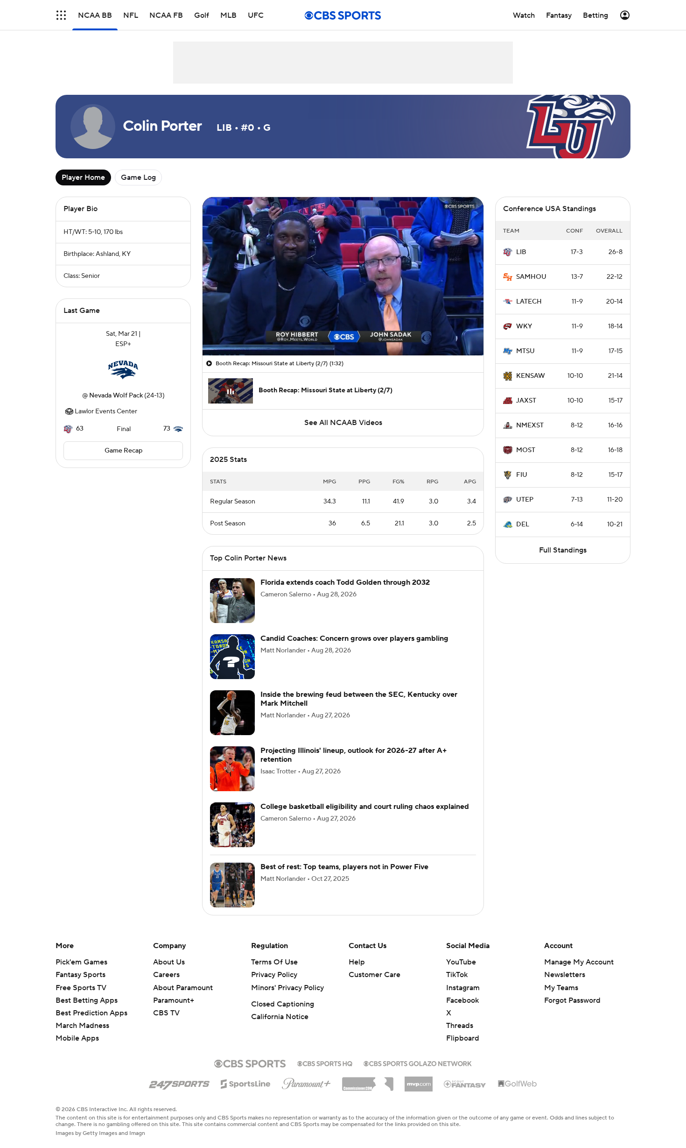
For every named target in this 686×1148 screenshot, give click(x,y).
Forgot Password (572, 1000)
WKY (524, 326)
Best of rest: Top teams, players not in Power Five (344, 867)
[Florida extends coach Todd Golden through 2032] (232, 600)
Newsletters (564, 974)
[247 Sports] (179, 1082)
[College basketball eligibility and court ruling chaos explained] (232, 824)
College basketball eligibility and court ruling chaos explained (364, 806)
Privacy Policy (274, 974)
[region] (343, 276)
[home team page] (123, 370)
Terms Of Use (274, 962)
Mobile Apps (77, 1038)
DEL (522, 524)
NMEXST (530, 425)
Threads (459, 1025)
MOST (525, 450)
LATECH (529, 302)
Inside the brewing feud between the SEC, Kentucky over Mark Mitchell (358, 699)
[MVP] (419, 1080)
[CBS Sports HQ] (324, 1062)
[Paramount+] (306, 1081)
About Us (169, 962)
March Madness (82, 1025)
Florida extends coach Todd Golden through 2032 (345, 582)
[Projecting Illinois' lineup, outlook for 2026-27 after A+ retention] (232, 768)
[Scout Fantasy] (465, 1083)
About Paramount (183, 987)
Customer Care (374, 974)
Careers (166, 974)
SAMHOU (531, 277)
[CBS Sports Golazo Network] (418, 1062)
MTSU (525, 351)
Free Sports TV (81, 987)
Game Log (138, 177)
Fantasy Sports (80, 974)
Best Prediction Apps (91, 1013)
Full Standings (563, 550)
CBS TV (166, 1013)
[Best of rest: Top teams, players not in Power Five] (232, 885)
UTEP (524, 500)
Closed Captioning (282, 1004)
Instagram (463, 987)
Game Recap (123, 450)
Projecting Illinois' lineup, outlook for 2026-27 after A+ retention (353, 755)
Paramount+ (173, 1000)
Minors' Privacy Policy (287, 987)
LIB (521, 252)
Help (357, 962)
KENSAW (530, 376)
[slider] (343, 328)
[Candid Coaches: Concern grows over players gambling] (232, 656)
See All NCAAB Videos (343, 422)
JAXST (526, 401)
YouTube (461, 962)
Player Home (83, 177)
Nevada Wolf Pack (116, 395)
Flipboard (462, 1038)
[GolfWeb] (517, 1084)
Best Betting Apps (87, 1000)
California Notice (279, 1016)
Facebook (462, 1000)
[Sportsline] (246, 1082)
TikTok (457, 974)
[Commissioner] (367, 1080)
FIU (521, 475)
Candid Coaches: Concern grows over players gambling (354, 638)
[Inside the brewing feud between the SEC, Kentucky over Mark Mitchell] (232, 712)
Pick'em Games (81, 962)
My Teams (561, 987)
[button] (61, 15)
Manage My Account (579, 962)
